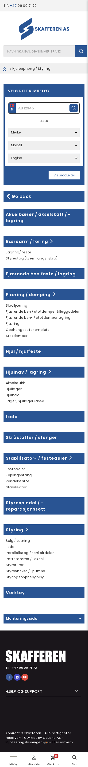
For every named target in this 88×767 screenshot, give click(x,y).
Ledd (10, 546)
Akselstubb (16, 383)
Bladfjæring (16, 305)
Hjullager (14, 389)
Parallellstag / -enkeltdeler (30, 552)
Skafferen (32, 733)
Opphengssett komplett (27, 329)
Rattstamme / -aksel (25, 559)
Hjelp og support (24, 691)
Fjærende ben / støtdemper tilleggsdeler (43, 311)
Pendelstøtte (17, 481)
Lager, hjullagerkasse (25, 401)
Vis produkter (64, 175)
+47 (14, 5)
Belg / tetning (18, 540)
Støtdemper (17, 335)
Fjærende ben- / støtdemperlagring (38, 317)
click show (79, 618)
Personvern (63, 742)
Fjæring (13, 323)
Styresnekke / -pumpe (25, 571)
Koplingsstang (19, 475)
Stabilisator (16, 487)
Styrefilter (15, 565)
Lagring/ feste (18, 252)
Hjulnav (12, 395)
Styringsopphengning (25, 577)
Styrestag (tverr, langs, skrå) (32, 258)
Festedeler (15, 469)
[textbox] (45, 51)
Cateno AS (52, 737)
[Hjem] (4, 68)
